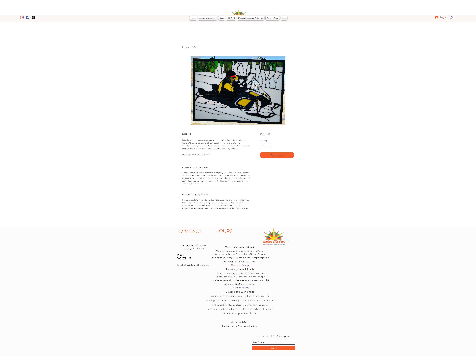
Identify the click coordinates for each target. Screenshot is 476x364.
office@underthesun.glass (196, 265)
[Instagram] (22, 17)
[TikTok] (33, 17)
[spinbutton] (266, 145)
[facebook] (27, 17)
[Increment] (269, 145)
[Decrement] (262, 145)
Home (185, 47)
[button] (451, 17)
